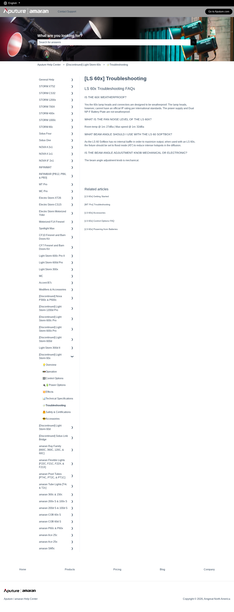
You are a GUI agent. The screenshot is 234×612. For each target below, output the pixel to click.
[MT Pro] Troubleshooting (97, 204)
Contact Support (67, 11)
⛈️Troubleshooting (117, 64)
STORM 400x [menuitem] (46, 113)
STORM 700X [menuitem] (47, 106)
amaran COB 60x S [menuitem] (50, 514)
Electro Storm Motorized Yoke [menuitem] (52, 213)
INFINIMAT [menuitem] (45, 167)
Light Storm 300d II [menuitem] (49, 347)
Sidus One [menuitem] (45, 140)
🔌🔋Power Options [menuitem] (54, 385)
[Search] (194, 42)
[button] (72, 80)
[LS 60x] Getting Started (97, 196)
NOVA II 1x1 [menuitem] (46, 153)
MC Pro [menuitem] (43, 191)
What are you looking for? (59, 36)
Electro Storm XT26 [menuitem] (50, 198)
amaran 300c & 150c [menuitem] (50, 494)
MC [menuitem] (41, 276)
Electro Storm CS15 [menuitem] (50, 204)
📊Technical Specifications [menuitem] (58, 398)
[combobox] (114, 42)
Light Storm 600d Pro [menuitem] (51, 262)
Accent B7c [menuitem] (45, 282)
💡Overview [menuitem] (49, 364)
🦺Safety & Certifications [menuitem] (57, 412)
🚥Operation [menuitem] (50, 371)
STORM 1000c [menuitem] (47, 120)
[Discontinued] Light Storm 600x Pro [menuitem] (50, 329)
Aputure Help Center (49, 64)
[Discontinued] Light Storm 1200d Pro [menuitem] (50, 308)
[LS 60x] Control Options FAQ (99, 221)
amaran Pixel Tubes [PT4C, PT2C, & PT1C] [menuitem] (52, 476)
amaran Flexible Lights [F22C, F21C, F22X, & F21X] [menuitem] (52, 464)
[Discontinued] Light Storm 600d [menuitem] (50, 339)
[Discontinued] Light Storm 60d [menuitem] (50, 427)
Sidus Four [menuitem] (45, 133)
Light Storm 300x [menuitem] (48, 269)
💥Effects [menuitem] (48, 391)
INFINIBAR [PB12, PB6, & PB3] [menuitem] (52, 176)
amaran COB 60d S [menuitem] (50, 521)
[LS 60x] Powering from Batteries (101, 229)
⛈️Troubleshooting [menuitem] (54, 405)
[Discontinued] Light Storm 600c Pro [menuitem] (50, 319)
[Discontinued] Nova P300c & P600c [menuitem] (50, 298)
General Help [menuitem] (46, 79)
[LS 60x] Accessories (95, 212)
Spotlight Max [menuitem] (46, 228)
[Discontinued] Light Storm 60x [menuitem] (50, 356)
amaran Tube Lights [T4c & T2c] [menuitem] (53, 486)
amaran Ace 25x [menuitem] (48, 541)
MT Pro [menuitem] (43, 184)
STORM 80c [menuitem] (46, 127)
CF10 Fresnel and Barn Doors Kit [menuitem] (52, 237)
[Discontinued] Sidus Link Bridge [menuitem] (53, 438)
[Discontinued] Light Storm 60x (83, 64)
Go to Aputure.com (218, 11)
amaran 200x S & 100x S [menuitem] (53, 501)
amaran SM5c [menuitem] (47, 548)
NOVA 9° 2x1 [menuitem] (46, 160)
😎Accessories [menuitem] (51, 418)
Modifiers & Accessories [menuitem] (52, 289)
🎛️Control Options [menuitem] (53, 378)
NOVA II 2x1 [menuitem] (46, 147)
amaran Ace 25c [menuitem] (48, 535)
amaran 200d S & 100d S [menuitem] (53, 508)
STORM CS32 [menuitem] (47, 93)
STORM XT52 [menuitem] (47, 86)
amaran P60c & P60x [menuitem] (51, 528)
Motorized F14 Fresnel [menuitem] (51, 221)
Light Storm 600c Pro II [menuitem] (52, 255)
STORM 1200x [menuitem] (47, 99)
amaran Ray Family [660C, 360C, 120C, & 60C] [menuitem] (51, 450)
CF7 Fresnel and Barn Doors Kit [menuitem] (51, 247)
